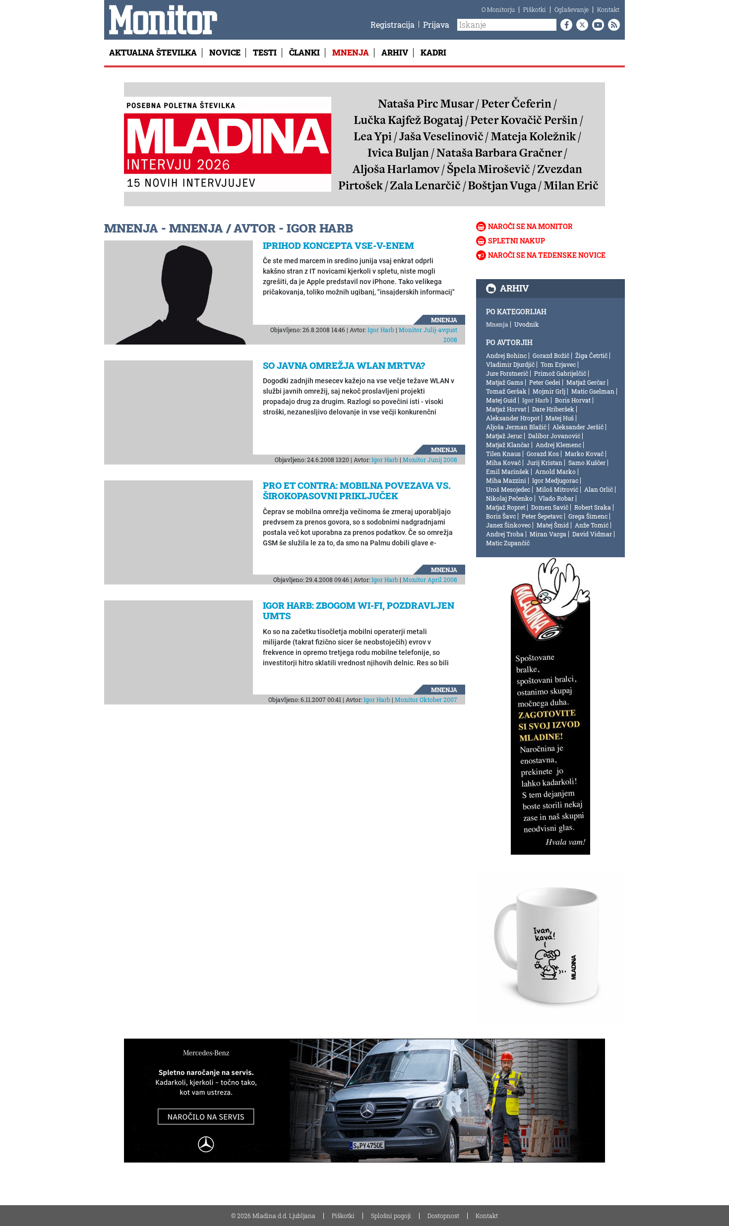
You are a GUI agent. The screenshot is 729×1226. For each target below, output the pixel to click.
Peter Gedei (544, 382)
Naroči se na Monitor (530, 226)
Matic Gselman (592, 391)
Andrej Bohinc (506, 355)
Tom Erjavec (558, 364)
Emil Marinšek (507, 471)
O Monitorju (498, 9)
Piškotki (534, 9)
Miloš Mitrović (557, 489)
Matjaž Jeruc (504, 436)
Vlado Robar (556, 498)
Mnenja (350, 52)
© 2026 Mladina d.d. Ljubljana (273, 1216)
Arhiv (394, 52)
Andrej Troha (505, 534)
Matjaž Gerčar (586, 382)
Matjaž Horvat (506, 409)
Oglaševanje (571, 9)
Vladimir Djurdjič (510, 364)
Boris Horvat (573, 400)
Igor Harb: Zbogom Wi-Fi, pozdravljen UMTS (358, 610)
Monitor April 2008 (430, 580)
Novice (225, 52)
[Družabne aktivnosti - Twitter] (580, 25)
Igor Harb (380, 330)
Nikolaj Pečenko (509, 498)
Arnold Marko (555, 471)
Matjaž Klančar (508, 445)
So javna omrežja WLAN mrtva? (344, 365)
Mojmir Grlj (549, 391)
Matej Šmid (553, 525)
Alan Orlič (598, 489)
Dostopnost (443, 1216)
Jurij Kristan (544, 463)
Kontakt (608, 9)
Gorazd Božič (551, 355)
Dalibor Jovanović (554, 436)
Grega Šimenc (588, 516)
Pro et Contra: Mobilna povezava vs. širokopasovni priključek (357, 490)
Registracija (392, 24)
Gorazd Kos (543, 454)
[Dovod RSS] (612, 25)
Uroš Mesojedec (508, 489)
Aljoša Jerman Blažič (516, 427)
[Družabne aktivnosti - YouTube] (596, 25)
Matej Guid (501, 400)
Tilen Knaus (503, 454)
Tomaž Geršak (506, 391)
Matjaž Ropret (505, 507)
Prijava (436, 24)
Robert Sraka (592, 507)
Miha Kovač (503, 463)
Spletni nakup (516, 240)
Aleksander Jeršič (578, 427)
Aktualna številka (153, 52)
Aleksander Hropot (513, 418)
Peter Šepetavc (542, 516)
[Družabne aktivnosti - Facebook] (564, 25)
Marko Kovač (584, 454)
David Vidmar (592, 534)
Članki (304, 52)
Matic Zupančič (508, 543)
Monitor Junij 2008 (430, 460)
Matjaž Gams (504, 382)
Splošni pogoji (391, 1216)
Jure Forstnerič (507, 373)
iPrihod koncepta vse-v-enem (338, 245)
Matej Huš (560, 418)
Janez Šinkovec (508, 525)
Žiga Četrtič (591, 355)
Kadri (433, 52)
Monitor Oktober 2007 (426, 699)
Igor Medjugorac (555, 480)
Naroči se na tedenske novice (547, 255)
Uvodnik (526, 324)
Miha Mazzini (506, 480)
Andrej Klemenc (558, 445)
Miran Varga (548, 534)
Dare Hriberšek (553, 409)
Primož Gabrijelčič (560, 373)
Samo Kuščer (587, 463)
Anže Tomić (591, 525)
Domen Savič (549, 507)
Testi (265, 52)
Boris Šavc (501, 516)
